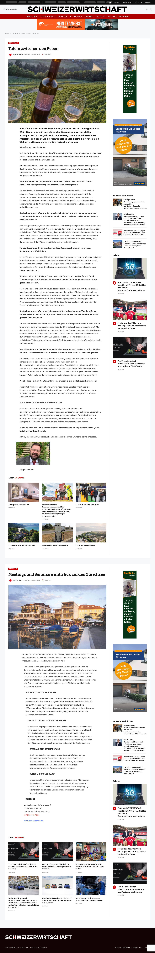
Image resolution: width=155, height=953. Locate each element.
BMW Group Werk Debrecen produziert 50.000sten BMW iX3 (89, 899)
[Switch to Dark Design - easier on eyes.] (147, 9)
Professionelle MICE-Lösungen (22, 545)
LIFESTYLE (89, 17)
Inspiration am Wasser (86, 545)
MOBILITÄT (100, 17)
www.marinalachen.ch (33, 821)
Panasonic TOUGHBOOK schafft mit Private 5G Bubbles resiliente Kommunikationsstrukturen (132, 286)
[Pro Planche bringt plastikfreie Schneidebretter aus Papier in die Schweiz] (130, 347)
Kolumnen (124, 17)
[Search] (150, 9)
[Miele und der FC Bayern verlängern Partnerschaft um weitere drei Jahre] (130, 309)
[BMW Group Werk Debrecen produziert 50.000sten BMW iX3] (91, 885)
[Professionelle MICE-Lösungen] (23, 532)
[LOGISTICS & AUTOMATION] (91, 492)
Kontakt (147, 2)
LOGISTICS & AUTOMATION (87, 505)
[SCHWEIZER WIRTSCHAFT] (77, 9)
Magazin (117, 2)
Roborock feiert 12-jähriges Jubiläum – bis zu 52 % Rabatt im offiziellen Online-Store (134, 233)
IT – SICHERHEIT (75, 17)
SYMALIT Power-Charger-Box (55, 545)
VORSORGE (112, 17)
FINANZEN (62, 17)
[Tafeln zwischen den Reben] (57, 91)
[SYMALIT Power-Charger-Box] (57, 532)
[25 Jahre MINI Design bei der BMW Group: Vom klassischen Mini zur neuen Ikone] (57, 885)
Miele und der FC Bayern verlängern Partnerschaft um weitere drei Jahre (132, 325)
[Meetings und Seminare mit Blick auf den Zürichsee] (57, 617)
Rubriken (13, 569)
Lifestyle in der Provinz (18, 505)
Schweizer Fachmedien (22, 54)
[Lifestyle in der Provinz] (23, 492)
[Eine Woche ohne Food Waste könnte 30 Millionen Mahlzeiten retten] (91, 851)
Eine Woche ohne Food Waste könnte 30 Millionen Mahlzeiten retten (90, 866)
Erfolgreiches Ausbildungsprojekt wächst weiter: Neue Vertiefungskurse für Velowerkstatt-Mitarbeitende (135, 204)
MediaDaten (127, 2)
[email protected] (31, 815)
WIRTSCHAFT (32, 17)
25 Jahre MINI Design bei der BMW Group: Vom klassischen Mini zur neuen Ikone (56, 900)
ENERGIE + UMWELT (48, 17)
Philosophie (138, 2)
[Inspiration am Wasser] (91, 532)
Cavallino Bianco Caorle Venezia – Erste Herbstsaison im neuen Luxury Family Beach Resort (135, 245)
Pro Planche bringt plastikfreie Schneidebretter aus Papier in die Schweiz (131, 363)
